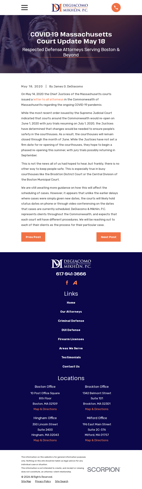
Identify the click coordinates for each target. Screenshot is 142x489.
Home (71, 302)
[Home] (69, 8)
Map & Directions (45, 409)
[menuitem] (26, 481)
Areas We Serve (71, 348)
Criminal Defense (71, 320)
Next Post (108, 237)
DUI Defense (71, 330)
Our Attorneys (71, 311)
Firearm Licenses (71, 339)
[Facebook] (67, 283)
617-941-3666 (71, 274)
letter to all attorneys (48, 99)
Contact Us (71, 366)
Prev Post (33, 237)
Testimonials (71, 357)
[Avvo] (75, 283)
